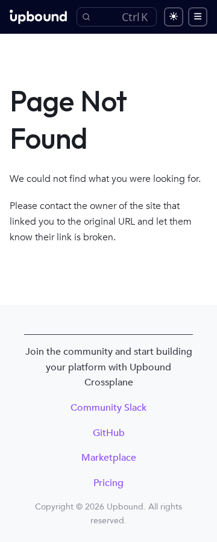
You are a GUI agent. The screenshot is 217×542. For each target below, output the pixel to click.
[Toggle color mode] (173, 16)
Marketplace (108, 457)
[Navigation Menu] (197, 16)
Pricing (108, 483)
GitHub (109, 433)
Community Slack (108, 407)
